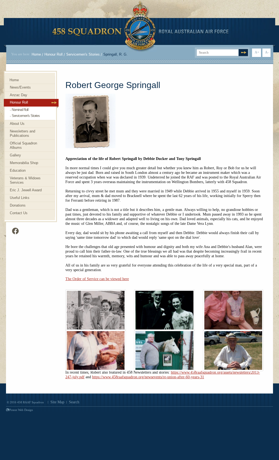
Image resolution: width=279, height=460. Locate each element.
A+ (257, 52)
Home (36, 54)
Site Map (57, 402)
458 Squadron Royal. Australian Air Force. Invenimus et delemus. (140, 26)
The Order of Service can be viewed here (97, 279)
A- (267, 52)
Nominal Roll (20, 110)
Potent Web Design (21, 409)
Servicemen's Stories (83, 54)
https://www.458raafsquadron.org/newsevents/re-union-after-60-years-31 (148, 377)
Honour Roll (53, 54)
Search (74, 402)
